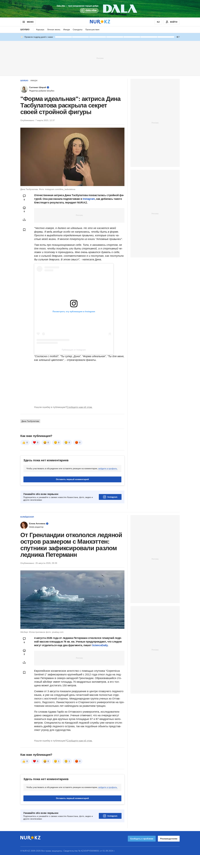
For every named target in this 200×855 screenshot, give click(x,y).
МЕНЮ (30, 22)
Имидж (66, 29)
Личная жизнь (53, 29)
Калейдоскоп (27, 517)
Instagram (89, 198)
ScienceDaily (100, 645)
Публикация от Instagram (74, 350)
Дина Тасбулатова (30, 421)
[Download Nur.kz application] (100, 9)
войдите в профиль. (108, 468)
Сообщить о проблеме (141, 838)
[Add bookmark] (24, 229)
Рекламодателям (168, 838)
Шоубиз (24, 29)
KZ (158, 22)
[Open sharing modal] (24, 219)
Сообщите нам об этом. (79, 407)
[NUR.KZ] (100, 21)
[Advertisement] (100, 58)
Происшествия (92, 29)
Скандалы (77, 29)
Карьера (40, 29)
